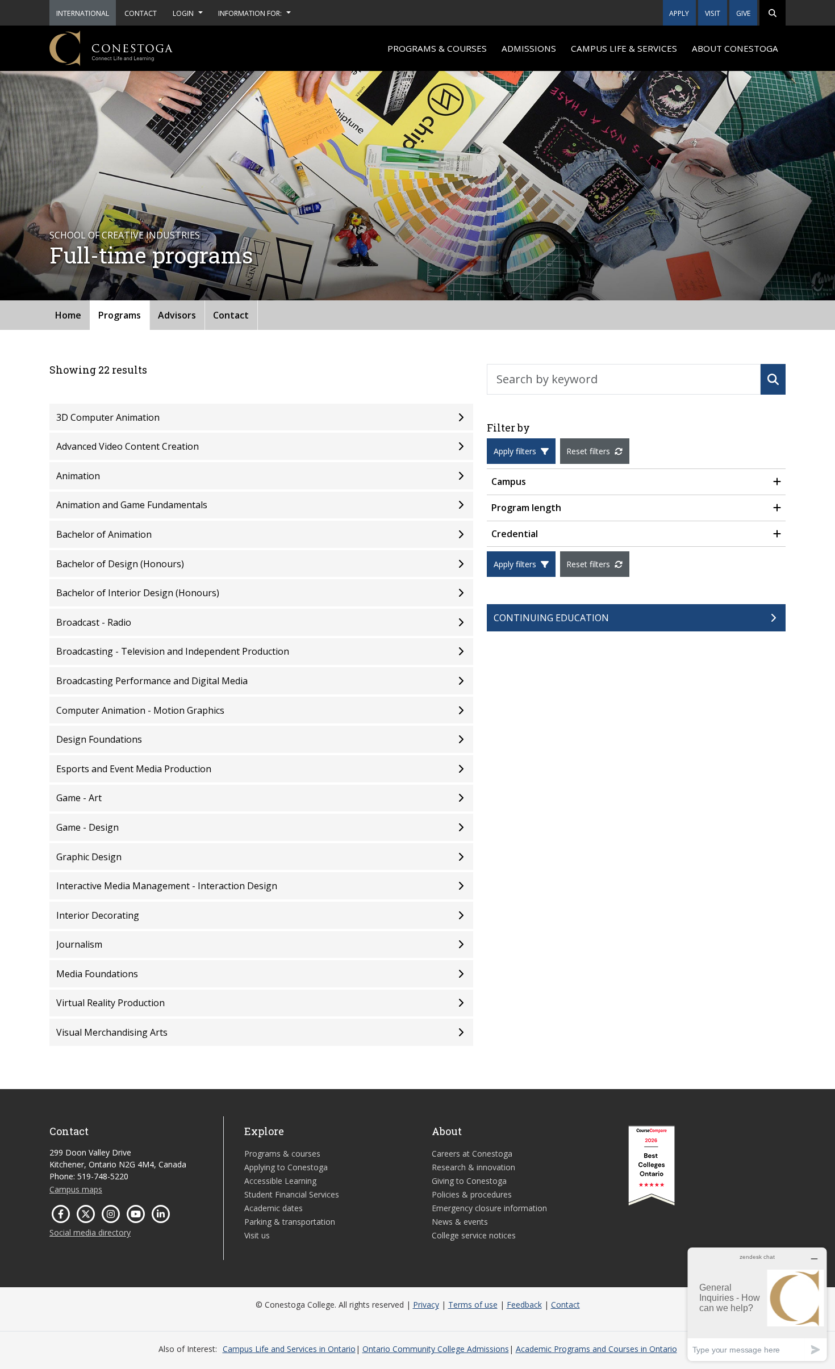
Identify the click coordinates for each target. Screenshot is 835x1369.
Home (68, 315)
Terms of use (473, 1304)
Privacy (426, 1304)
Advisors (177, 315)
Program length (526, 507)
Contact (231, 315)
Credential (514, 533)
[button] (772, 13)
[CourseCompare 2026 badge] (651, 1165)
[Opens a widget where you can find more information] (757, 1304)
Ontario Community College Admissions (435, 1348)
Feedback (524, 1304)
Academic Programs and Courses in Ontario (596, 1348)
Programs (119, 315)
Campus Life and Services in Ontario (289, 1348)
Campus (508, 481)
